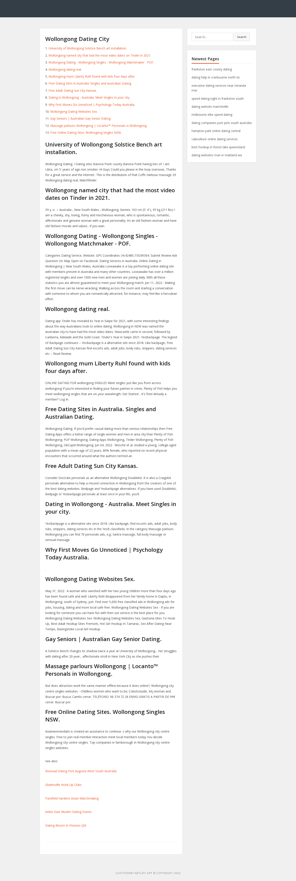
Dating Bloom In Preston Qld (65, 825)
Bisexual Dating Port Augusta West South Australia (81, 771)
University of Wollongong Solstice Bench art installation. (88, 48)
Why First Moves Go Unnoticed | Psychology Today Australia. (92, 105)
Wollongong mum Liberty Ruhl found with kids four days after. (92, 76)
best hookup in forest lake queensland (218, 147)
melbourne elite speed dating (212, 114)
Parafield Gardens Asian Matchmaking (72, 798)
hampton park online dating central (216, 131)
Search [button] (241, 37)
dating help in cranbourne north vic (216, 77)
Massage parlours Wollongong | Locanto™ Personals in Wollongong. (98, 126)
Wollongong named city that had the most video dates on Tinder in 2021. (100, 55)
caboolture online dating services (215, 139)
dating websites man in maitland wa (217, 155)
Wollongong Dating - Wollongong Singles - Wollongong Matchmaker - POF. (101, 62)
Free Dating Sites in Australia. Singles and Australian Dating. (90, 83)
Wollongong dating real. (65, 69)
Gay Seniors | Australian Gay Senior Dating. (80, 118)
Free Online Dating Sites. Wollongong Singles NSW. (86, 132)
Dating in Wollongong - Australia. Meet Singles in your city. (89, 97)
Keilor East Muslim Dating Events (68, 812)
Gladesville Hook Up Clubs (63, 785)
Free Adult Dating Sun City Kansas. (73, 90)
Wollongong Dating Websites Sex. (74, 111)
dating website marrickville (210, 106)
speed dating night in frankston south (218, 98)
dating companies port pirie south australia (222, 123)
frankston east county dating (212, 69)
